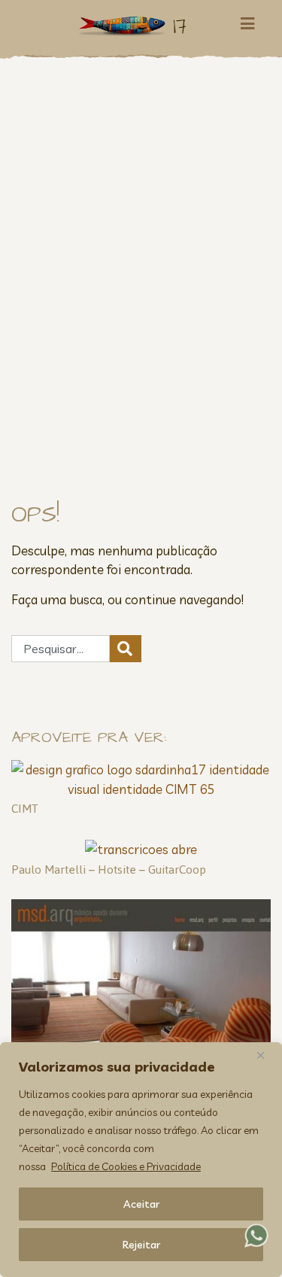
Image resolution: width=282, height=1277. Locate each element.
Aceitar (141, 1204)
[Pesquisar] (125, 648)
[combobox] (60, 648)
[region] (141, 1159)
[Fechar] (266, 1055)
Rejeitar (141, 1244)
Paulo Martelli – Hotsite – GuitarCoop (108, 869)
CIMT (24, 808)
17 (179, 26)
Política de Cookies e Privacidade (126, 1166)
